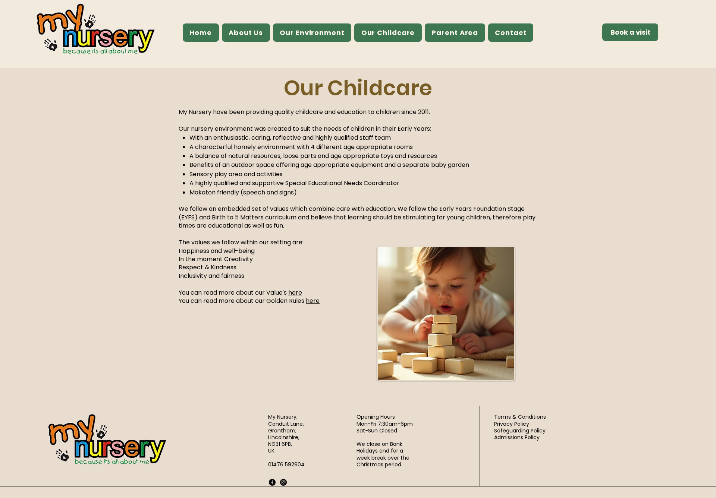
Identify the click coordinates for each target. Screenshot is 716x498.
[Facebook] (272, 482)
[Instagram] (283, 482)
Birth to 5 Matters (238, 217)
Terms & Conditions (520, 417)
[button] (246, 32)
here (295, 292)
